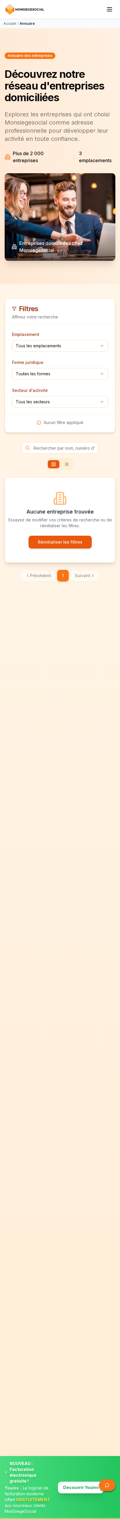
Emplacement (25, 334)
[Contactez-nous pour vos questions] (107, 1485)
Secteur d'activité (30, 390)
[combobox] (60, 346)
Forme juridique (27, 362)
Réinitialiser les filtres (60, 541)
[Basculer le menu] (109, 9)
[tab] (53, 464)
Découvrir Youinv (80, 1487)
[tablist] (60, 464)
